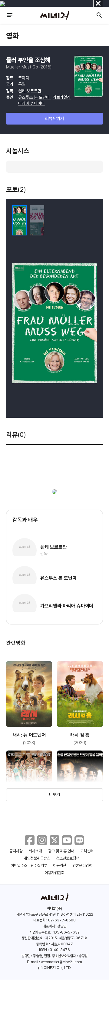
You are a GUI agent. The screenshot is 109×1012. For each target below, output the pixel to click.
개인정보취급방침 (37, 858)
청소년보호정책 (67, 858)
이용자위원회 (54, 873)
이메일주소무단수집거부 (29, 865)
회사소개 (35, 851)
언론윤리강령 (82, 865)
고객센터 (87, 851)
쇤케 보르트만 (30, 90)
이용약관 (59, 865)
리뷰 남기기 (54, 118)
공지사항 (16, 851)
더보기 (54, 794)
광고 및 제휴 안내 (61, 851)
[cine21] (54, 15)
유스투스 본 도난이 (34, 97)
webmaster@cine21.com (61, 962)
